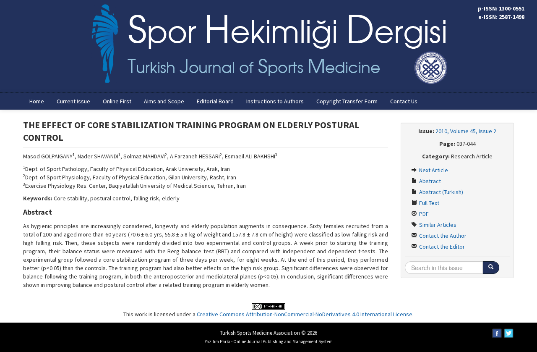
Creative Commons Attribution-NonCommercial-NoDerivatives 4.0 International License (304, 314)
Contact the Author (442, 235)
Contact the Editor (441, 246)
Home (36, 101)
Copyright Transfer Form (347, 101)
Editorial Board (215, 101)
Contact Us (403, 101)
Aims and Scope (164, 101)
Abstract (429, 181)
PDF (423, 214)
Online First (117, 101)
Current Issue (73, 101)
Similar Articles (437, 225)
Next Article (433, 170)
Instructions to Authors (275, 101)
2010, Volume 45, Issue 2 (465, 131)
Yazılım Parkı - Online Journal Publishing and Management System (269, 341)
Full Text (428, 203)
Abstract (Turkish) (440, 192)
